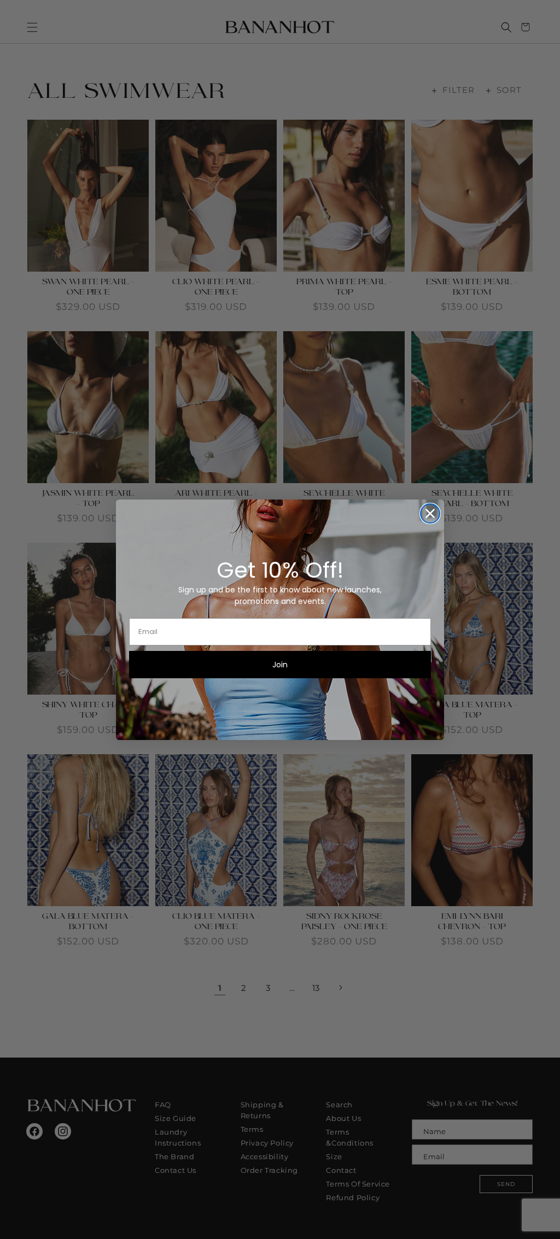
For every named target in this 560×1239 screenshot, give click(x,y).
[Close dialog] (430, 513)
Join (280, 664)
